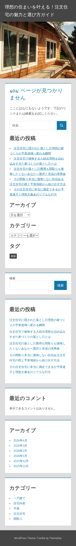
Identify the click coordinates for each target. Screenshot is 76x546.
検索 (12, 278)
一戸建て (19, 498)
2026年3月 (20, 445)
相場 (13, 256)
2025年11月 (21, 466)
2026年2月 (20, 450)
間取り (17, 519)
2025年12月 (21, 461)
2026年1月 (20, 456)
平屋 (16, 508)
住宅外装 (19, 503)
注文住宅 (19, 513)
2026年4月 (20, 440)
